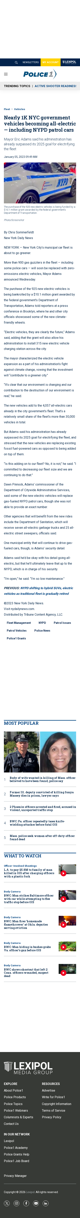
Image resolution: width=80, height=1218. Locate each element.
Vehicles (19, 109)
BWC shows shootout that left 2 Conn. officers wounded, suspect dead (26, 973)
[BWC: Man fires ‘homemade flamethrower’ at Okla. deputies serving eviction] (67, 921)
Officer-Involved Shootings (20, 865)
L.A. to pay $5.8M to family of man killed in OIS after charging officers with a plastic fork (29, 873)
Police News (42, 630)
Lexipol (30, 1192)
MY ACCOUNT (51, 62)
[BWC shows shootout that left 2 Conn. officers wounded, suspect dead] (67, 969)
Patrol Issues (62, 622)
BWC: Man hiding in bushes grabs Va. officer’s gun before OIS (27, 948)
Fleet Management (19, 622)
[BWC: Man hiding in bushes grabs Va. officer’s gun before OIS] (67, 946)
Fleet (7, 109)
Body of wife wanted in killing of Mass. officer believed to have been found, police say (43, 779)
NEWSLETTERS (31, 62)
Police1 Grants (16, 638)
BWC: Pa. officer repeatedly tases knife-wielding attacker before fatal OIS (37, 823)
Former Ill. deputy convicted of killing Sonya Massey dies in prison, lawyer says (42, 794)
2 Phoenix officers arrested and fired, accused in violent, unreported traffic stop (43, 808)
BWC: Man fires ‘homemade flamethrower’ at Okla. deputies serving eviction (26, 924)
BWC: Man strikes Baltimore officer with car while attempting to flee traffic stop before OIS (29, 899)
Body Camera (12, 891)
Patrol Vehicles (17, 630)
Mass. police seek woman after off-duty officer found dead (42, 837)
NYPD (42, 622)
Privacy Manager (15, 1176)
